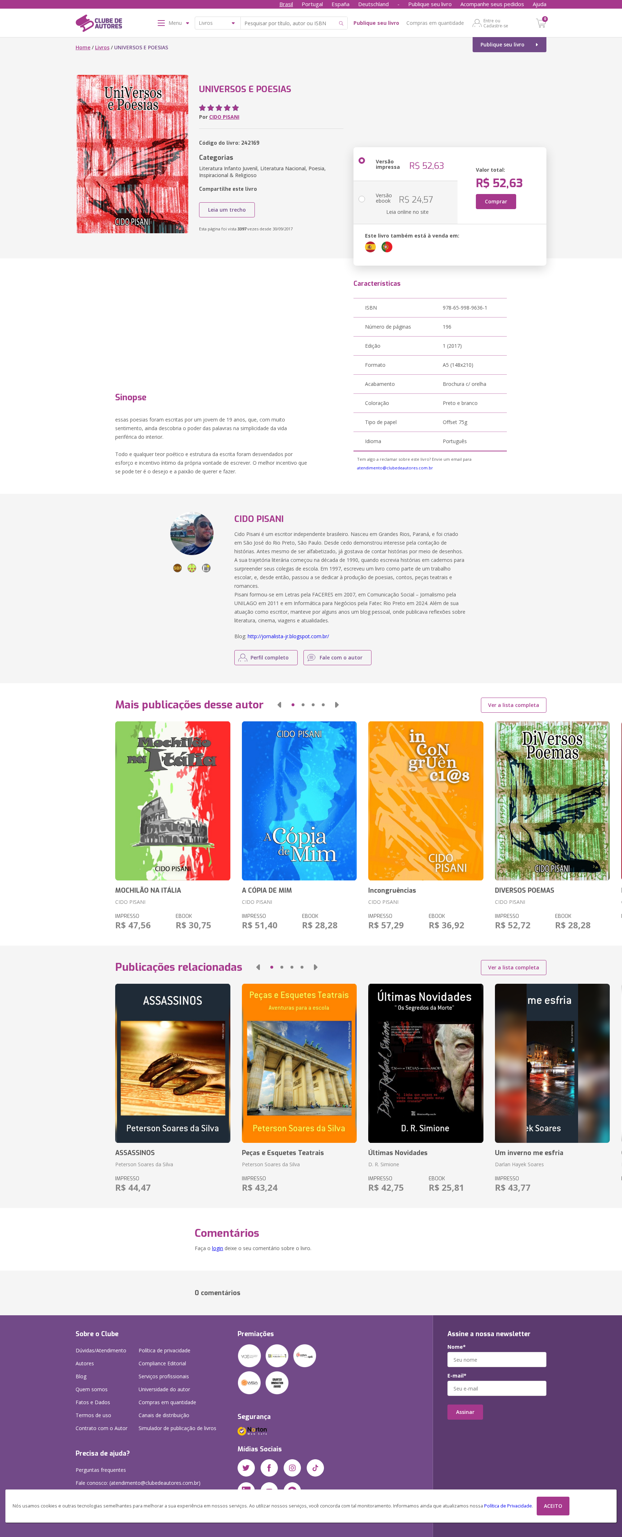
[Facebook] (269, 1468)
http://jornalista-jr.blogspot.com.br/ (288, 636)
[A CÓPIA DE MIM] (299, 800)
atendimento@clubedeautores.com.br (395, 467)
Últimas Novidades (398, 1153)
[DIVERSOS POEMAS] (552, 800)
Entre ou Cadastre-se (495, 23)
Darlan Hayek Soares (519, 1164)
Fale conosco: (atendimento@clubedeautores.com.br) (138, 1482)
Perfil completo (270, 657)
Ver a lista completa (513, 705)
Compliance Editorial (162, 1363)
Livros (102, 47)
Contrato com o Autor (101, 1428)
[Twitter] (246, 1468)
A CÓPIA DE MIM (267, 890)
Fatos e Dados (93, 1402)
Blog (81, 1376)
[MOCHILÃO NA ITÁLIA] (172, 800)
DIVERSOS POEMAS (524, 890)
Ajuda (539, 4)
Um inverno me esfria (529, 1153)
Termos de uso (93, 1415)
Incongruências (392, 890)
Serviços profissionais (164, 1376)
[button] (279, 705)
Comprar (496, 201)
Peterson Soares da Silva (144, 1164)
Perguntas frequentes (101, 1469)
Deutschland (373, 4)
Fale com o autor (341, 657)
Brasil (286, 4)
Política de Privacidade (508, 1506)
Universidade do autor (164, 1389)
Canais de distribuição (164, 1415)
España (341, 4)
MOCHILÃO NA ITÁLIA (148, 890)
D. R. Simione (383, 1164)
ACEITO (553, 1505)
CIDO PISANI (224, 116)
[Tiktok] (315, 1468)
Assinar (465, 1411)
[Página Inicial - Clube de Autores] (99, 24)
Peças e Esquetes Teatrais (283, 1153)
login (217, 1248)
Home (83, 47)
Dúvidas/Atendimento (101, 1350)
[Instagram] (292, 1468)
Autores (85, 1363)
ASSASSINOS (135, 1153)
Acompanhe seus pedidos (492, 4)
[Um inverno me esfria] (552, 1063)
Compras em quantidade (435, 22)
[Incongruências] (425, 800)
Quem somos (92, 1389)
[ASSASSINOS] (172, 1063)
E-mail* (456, 1376)
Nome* (456, 1347)
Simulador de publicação (177, 1428)
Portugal (312, 4)
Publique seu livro (430, 4)
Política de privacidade (164, 1350)
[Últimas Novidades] (425, 1063)
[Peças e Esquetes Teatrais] (299, 1063)
